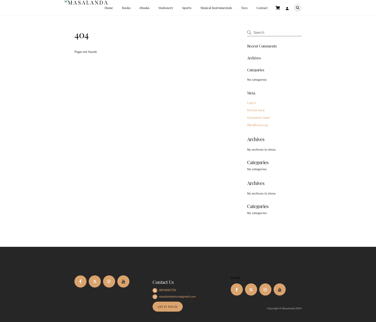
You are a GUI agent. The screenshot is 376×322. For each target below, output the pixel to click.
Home (109, 8)
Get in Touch (167, 306)
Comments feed (258, 117)
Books (126, 8)
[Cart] (278, 8)
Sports (186, 8)
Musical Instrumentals (216, 8)
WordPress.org (257, 125)
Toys (244, 8)
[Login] (288, 7)
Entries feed (255, 110)
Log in (251, 102)
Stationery (165, 8)
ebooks (144, 8)
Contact (262, 8)
